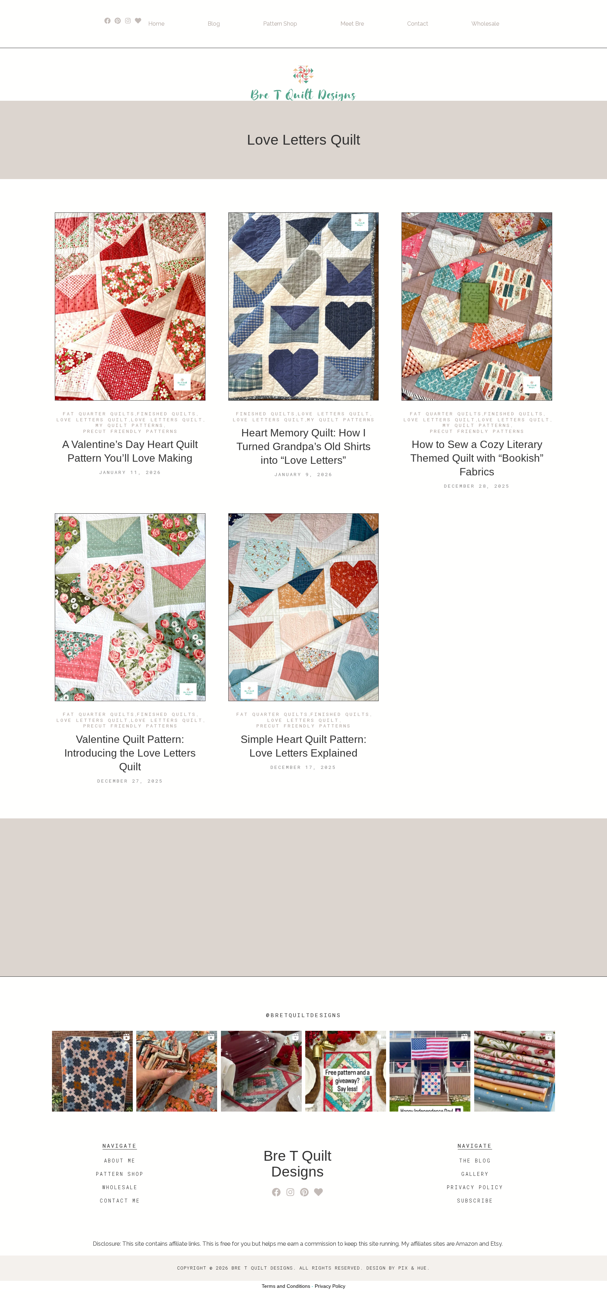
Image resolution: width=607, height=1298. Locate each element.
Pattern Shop (280, 23)
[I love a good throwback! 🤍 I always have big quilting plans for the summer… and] (92, 1071)
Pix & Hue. (414, 1268)
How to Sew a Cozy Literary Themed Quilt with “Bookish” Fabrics (476, 458)
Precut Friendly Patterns (130, 431)
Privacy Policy (330, 1286)
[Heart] (138, 21)
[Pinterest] (118, 21)
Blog (214, 23)
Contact (417, 23)
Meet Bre (352, 23)
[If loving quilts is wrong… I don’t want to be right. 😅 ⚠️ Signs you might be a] (176, 1071)
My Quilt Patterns (129, 425)
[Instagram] (128, 21)
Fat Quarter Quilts (99, 413)
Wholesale (485, 23)
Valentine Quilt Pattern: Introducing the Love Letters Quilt (130, 752)
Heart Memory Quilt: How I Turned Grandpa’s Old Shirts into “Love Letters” (303, 446)
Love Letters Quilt (92, 419)
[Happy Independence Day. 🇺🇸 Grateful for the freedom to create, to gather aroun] (430, 1071)
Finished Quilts (166, 413)
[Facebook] (108, 21)
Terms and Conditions (286, 1286)
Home (156, 23)
